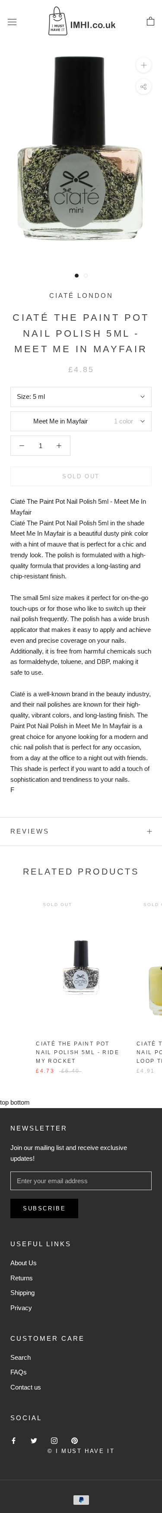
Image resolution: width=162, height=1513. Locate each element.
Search (20, 1357)
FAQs (18, 1372)
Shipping (22, 1292)
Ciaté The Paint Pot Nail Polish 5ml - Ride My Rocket (77, 1052)
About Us (23, 1263)
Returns (21, 1278)
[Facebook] (13, 1440)
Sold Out (81, 476)
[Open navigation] (12, 21)
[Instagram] (54, 1440)
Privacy (21, 1307)
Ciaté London (81, 295)
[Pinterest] (74, 1440)
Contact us (25, 1387)
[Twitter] (34, 1440)
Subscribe (44, 1208)
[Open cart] (150, 21)
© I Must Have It (81, 1451)
